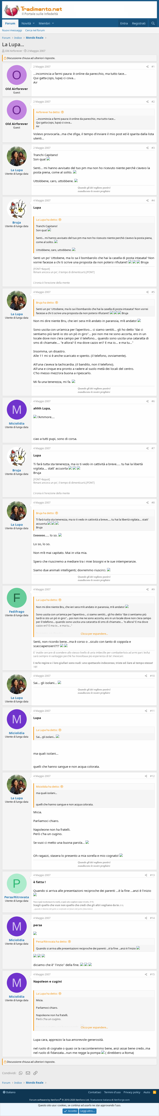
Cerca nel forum (35, 30)
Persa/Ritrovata (16, 897)
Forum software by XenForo (59, 1099)
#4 (153, 200)
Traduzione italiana (100, 1099)
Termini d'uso (112, 1092)
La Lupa (17, 170)
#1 (153, 66)
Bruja (16, 222)
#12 (152, 776)
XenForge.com (122, 1099)
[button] (34, 23)
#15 (152, 974)
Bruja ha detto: (45, 302)
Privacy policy (132, 1092)
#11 (152, 711)
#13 (152, 875)
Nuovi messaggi (12, 30)
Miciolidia (16, 423)
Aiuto (146, 1092)
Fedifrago (16, 611)
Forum (10, 23)
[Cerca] (153, 23)
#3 (153, 148)
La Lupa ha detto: (47, 220)
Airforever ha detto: (48, 112)
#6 (153, 401)
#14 (152, 918)
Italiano (11, 1092)
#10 (152, 676)
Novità (26, 23)
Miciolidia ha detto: (47, 786)
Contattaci (94, 1092)
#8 (153, 502)
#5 (153, 292)
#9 (153, 589)
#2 (153, 101)
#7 (153, 448)
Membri (44, 23)
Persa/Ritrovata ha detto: (51, 941)
